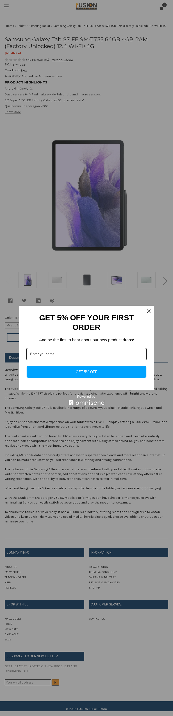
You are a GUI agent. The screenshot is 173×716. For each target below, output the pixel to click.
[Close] (148, 311)
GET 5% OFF (86, 372)
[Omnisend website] (86, 400)
